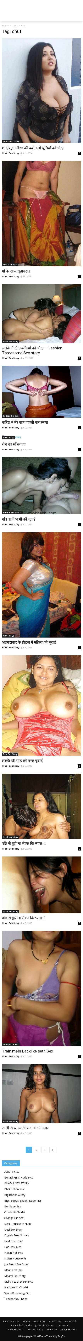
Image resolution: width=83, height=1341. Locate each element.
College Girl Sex (11, 416)
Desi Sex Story (10, 754)
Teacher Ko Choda (16, 1299)
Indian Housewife (15, 1258)
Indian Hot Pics (13, 1252)
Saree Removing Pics (17, 1293)
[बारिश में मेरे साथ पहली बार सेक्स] (41, 391)
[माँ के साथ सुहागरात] (41, 213)
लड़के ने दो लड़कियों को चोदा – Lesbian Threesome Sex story (32, 350)
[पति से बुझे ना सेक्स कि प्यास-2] (41, 806)
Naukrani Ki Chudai (16, 1287)
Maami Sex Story (14, 1276)
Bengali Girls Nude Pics (18, 1177)
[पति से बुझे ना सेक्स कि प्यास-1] (41, 884)
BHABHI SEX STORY (12, 512)
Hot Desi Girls (12, 1247)
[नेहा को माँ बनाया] (41, 437)
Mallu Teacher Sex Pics (18, 1281)
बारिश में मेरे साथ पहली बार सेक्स (25, 422)
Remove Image (11, 1321)
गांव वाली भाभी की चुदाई (19, 519)
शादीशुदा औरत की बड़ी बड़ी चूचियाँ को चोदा (33, 148)
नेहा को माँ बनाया (14, 444)
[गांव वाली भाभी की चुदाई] (41, 486)
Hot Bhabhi (71, 1321)
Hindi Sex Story (10, 153)
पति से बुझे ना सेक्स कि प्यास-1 (24, 918)
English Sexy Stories (16, 1235)
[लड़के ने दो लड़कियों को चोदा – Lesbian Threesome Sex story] (41, 313)
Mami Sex (52, 1329)
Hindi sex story (10, 341)
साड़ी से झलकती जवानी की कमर (25, 1128)
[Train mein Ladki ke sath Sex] (41, 988)
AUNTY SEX (8, 437)
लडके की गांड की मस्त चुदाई (22, 760)
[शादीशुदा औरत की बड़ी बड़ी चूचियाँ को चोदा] (41, 90)
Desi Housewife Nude (17, 1224)
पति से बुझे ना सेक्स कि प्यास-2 (24, 843)
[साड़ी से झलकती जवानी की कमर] (41, 1093)
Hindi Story (39, 1321)
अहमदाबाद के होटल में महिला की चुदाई (29, 642)
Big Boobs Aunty (14, 1195)
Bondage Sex (12, 1206)
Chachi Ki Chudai (11, 141)
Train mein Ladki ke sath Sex (27, 1051)
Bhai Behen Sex (14, 1189)
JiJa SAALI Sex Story (16, 1264)
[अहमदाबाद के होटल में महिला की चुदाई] (41, 585)
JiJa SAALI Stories (44, 1325)
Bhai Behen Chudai (21, 1325)
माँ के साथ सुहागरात (16, 271)
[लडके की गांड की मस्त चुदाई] (41, 705)
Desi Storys (63, 1325)
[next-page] (52, 1150)
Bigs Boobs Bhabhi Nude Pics (23, 1200)
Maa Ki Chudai (10, 264)
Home (5, 25)
